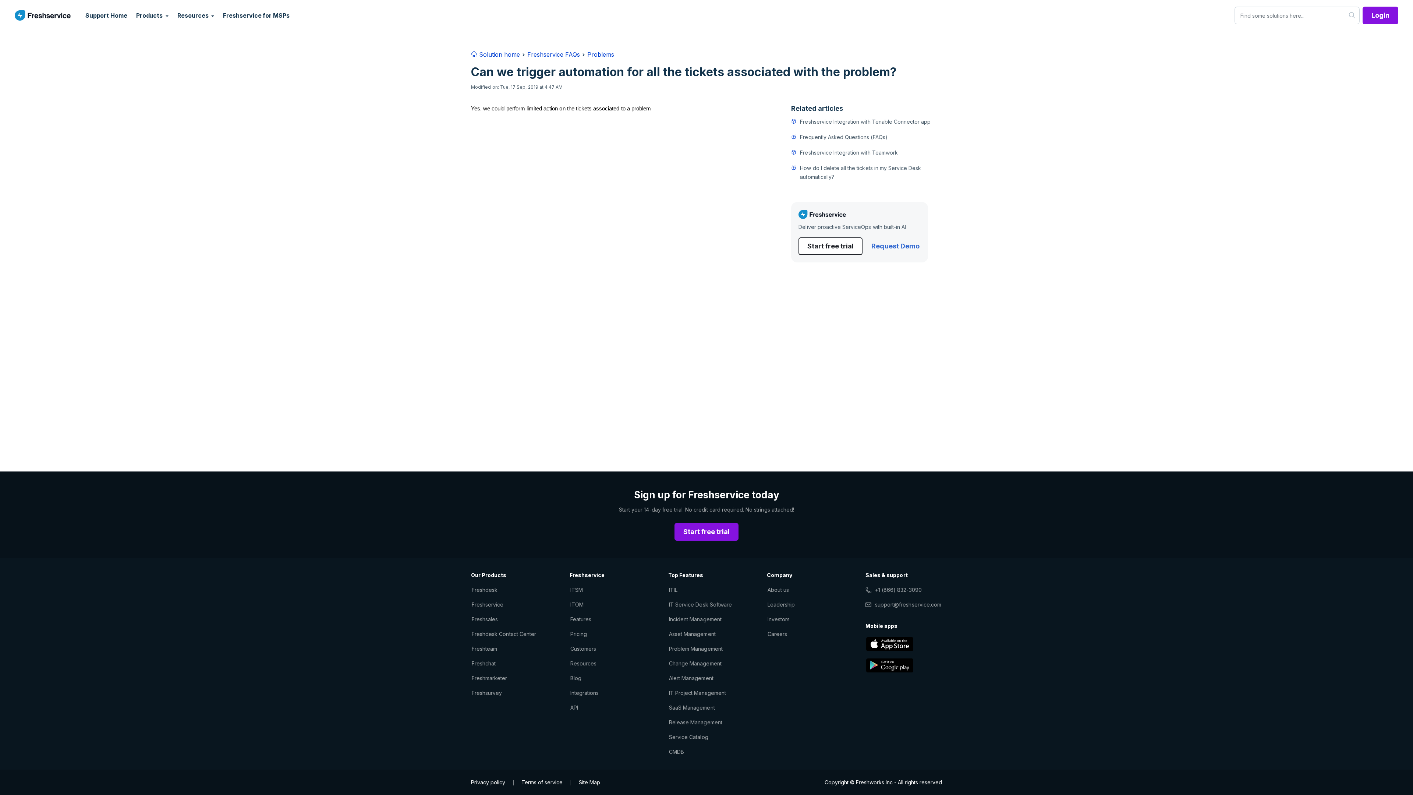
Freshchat (484, 663)
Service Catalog (688, 737)
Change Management (695, 663)
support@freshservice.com (908, 604)
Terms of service (542, 782)
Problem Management (696, 649)
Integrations (584, 693)
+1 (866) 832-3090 (898, 590)
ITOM (577, 604)
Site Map (589, 782)
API (574, 707)
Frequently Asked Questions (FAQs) (843, 137)
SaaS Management (692, 707)
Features (580, 619)
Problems (600, 54)
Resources (583, 663)
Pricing (578, 634)
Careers (777, 634)
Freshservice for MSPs (256, 15)
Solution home (498, 54)
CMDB (676, 752)
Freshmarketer (489, 678)
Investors (779, 619)
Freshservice (487, 604)
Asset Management (692, 634)
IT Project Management (697, 693)
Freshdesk (484, 590)
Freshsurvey (487, 693)
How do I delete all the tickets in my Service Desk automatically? (860, 172)
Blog (575, 678)
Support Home (106, 15)
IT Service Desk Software (700, 604)
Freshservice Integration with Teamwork (849, 152)
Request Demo (895, 246)
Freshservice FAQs (553, 54)
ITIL (673, 590)
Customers (583, 649)
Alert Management (691, 678)
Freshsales (485, 619)
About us (778, 590)
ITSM (576, 590)
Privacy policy (488, 782)
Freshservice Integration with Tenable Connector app (865, 122)
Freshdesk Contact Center (504, 634)
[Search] (1352, 15)
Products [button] (150, 15)
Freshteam (484, 649)
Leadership (781, 604)
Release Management (695, 722)
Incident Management (695, 619)
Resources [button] (193, 15)
